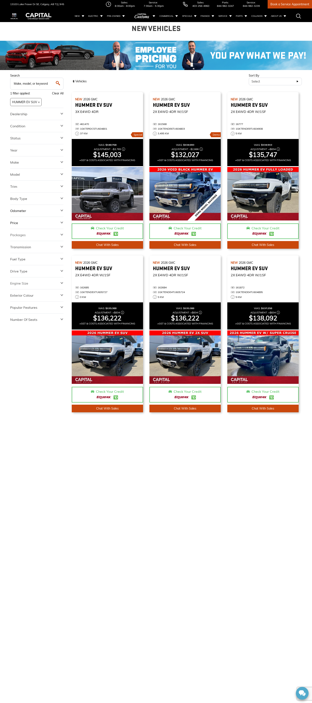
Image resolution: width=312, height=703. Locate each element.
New (77, 16)
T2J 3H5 (59, 4)
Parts (239, 16)
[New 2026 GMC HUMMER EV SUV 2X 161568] (185, 193)
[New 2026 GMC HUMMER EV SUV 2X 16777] (263, 193)
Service (222, 16)
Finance (205, 16)
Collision (256, 16)
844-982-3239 (251, 5)
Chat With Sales (107, 245)
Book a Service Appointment (289, 4)
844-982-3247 (225, 5)
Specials (187, 16)
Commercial (166, 16)
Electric (93, 16)
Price (14, 223)
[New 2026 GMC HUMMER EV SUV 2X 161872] (263, 357)
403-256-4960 (200, 5)
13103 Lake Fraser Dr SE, (25, 4)
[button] (156, 55)
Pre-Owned (113, 16)
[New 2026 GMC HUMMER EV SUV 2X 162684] (185, 357)
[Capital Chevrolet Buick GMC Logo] (38, 16)
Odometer (18, 211)
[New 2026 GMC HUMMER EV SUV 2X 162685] (107, 357)
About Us (276, 16)
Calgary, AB (47, 4)
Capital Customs (142, 16)
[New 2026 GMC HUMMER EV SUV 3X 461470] (107, 193)
